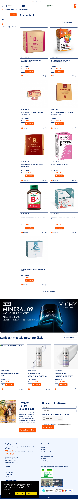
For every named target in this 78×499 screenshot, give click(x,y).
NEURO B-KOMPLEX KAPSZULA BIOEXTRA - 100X (33, 270)
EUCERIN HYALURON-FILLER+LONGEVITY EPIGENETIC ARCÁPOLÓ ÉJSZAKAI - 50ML (64, 375)
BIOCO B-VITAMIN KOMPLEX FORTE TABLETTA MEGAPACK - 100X (61, 61)
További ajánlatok (69, 337)
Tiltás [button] (9, 493)
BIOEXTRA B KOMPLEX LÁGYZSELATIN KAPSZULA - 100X (32, 113)
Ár (3, 20)
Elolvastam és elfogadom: (57, 424)
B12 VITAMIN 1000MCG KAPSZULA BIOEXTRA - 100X (31, 61)
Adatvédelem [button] (8, 490)
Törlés (14, 14)
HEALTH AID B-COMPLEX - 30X (59, 165)
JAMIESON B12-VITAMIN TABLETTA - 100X (33, 217)
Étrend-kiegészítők (9, 9)
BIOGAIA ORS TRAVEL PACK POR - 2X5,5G (11, 374)
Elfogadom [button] (31, 493)
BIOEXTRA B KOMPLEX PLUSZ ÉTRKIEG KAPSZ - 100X (32, 165)
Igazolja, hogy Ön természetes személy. (56, 414)
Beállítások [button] (20, 493)
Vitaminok (18, 9)
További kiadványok (26, 430)
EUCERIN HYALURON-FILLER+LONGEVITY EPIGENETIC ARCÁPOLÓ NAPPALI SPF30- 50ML (38, 375)
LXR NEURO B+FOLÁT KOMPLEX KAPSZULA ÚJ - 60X (63, 217)
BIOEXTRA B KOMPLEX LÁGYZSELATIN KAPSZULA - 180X (62, 113)
